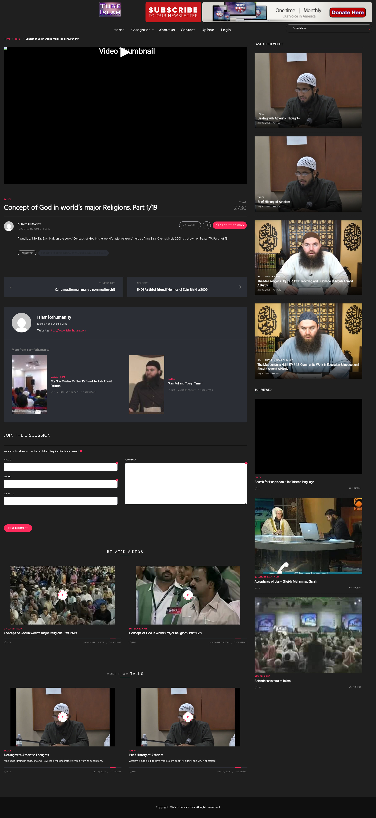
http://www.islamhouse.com (68, 330)
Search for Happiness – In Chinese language (284, 482)
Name (61, 460)
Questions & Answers (267, 576)
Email (61, 477)
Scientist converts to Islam (273, 681)
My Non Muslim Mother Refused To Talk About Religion (81, 383)
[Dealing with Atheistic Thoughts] (63, 717)
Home (119, 30)
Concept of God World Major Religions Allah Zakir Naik (73, 253)
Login (226, 30)
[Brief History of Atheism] (188, 717)
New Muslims (262, 676)
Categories (140, 30)
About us (167, 30)
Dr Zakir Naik (13, 629)
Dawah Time (58, 377)
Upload (208, 30)
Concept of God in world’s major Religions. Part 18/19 (165, 633)
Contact (188, 30)
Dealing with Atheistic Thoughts (26, 755)
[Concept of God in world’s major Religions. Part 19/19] (63, 595)
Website (9, 494)
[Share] (207, 225)
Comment (186, 460)
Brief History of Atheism (146, 755)
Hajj (260, 276)
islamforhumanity (54, 317)
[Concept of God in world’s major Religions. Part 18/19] (188, 595)
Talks (17, 39)
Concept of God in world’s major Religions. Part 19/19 (40, 633)
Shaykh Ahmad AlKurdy (279, 276)
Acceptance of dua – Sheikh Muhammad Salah (285, 581)
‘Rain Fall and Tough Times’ (185, 383)
